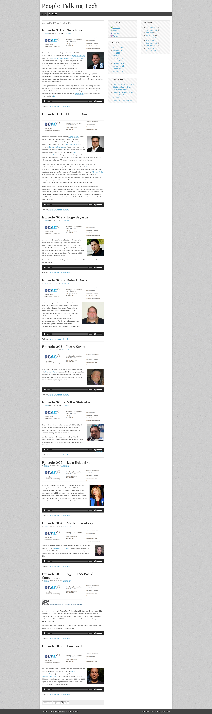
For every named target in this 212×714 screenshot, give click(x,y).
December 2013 (118, 48)
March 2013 (117, 56)
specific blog (79, 93)
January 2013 (117, 61)
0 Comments (67, 33)
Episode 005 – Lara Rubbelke (66, 463)
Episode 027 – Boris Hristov (122, 100)
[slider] (100, 101)
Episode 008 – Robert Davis (64, 280)
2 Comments (67, 580)
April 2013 (116, 53)
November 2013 (118, 50)
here (55, 96)
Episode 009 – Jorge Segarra (65, 217)
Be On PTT (53, 14)
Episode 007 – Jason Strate (64, 347)
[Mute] (95, 101)
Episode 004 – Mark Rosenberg (67, 523)
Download (66, 106)
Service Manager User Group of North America (67, 58)
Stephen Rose (74, 136)
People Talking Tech (70, 6)
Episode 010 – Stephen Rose (65, 114)
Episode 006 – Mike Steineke (66, 402)
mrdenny (46, 33)
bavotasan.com (165, 711)
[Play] (45, 101)
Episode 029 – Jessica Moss (123, 92)
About (43, 14)
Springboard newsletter (57, 147)
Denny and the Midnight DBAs (123, 84)
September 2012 (118, 71)
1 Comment (65, 117)
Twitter (115, 30)
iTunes (115, 36)
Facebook (116, 33)
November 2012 (118, 66)
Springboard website (71, 144)
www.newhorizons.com (61, 548)
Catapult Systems (78, 55)
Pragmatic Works (51, 372)
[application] (73, 101)
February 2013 (118, 58)
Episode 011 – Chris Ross (62, 30)
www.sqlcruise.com (49, 676)
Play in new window (55, 106)
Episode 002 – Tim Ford (62, 646)
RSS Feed (116, 28)
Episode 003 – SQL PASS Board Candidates (67, 576)
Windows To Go (97, 172)
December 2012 (118, 63)
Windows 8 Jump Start (94, 167)
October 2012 (117, 69)
